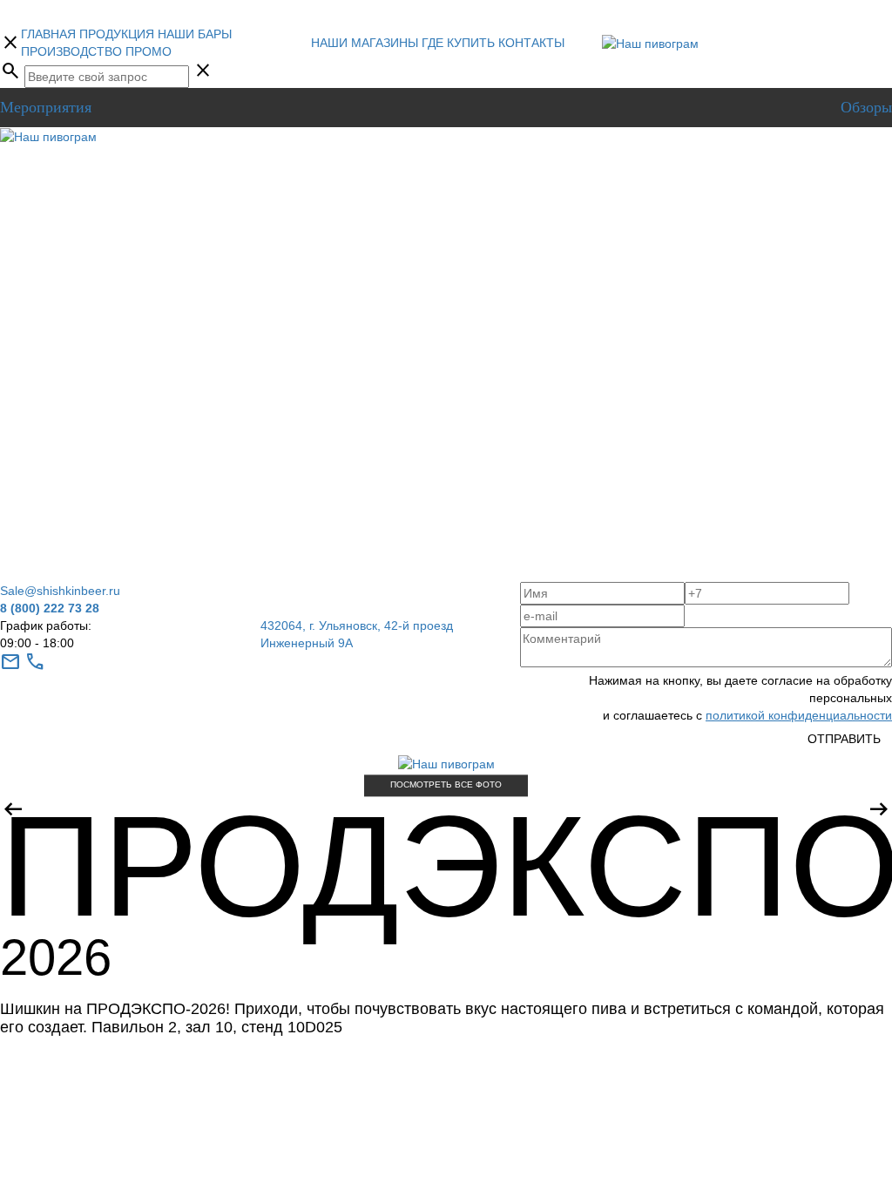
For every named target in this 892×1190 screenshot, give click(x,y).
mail (10, 662)
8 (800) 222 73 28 (49, 608)
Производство (71, 51)
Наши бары (195, 34)
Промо (148, 51)
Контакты (531, 43)
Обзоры (866, 107)
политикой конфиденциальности (799, 715)
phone (34, 662)
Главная (48, 34)
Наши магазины (364, 43)
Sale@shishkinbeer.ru (60, 591)
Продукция (116, 34)
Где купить (458, 43)
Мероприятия (45, 107)
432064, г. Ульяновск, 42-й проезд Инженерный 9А (356, 634)
